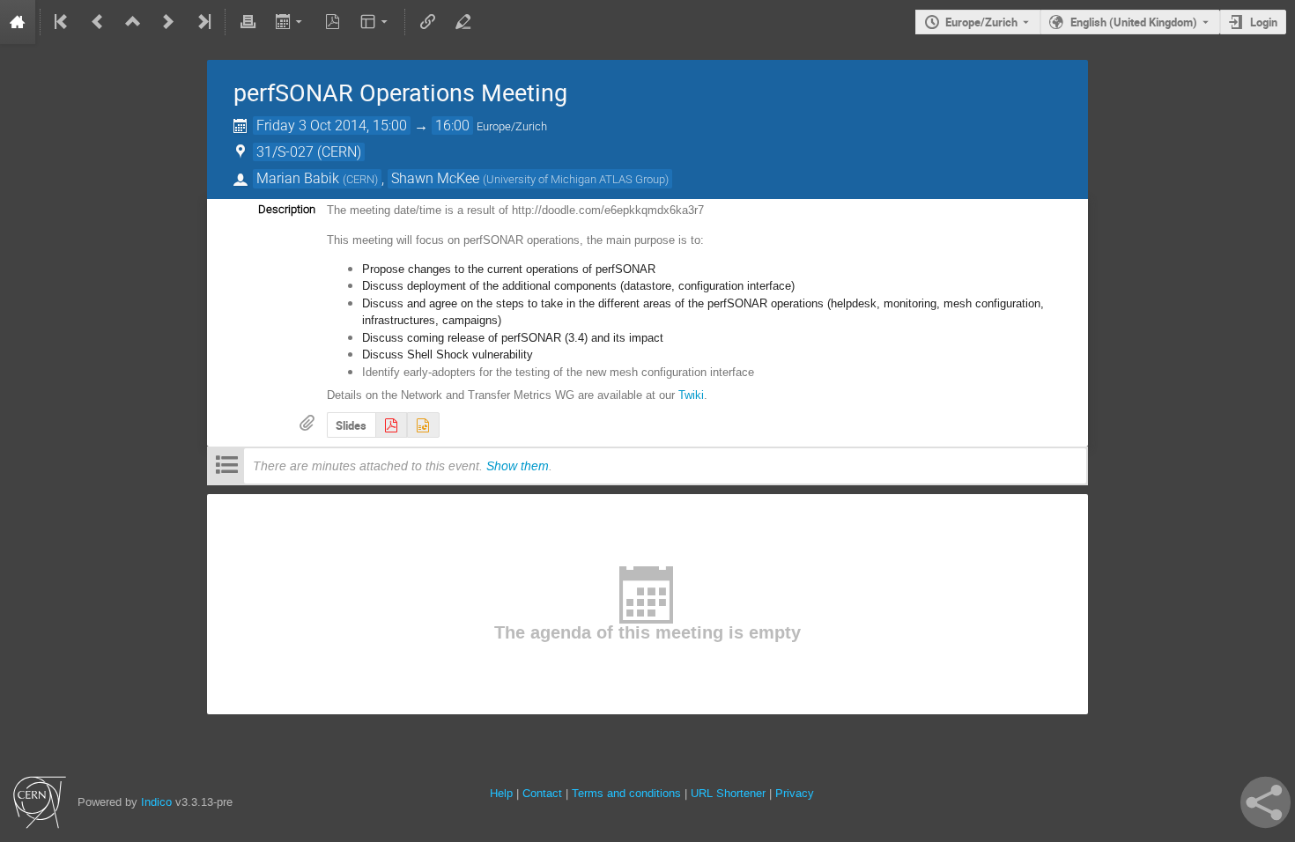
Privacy (794, 793)
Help (501, 793)
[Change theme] (376, 22)
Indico (156, 801)
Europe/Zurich (981, 22)
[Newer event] (168, 22)
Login (1263, 22)
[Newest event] (202, 22)
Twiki (691, 395)
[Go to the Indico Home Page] (17, 22)
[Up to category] (133, 22)
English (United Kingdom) (1133, 22)
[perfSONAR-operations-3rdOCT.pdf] (391, 425)
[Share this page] (1265, 802)
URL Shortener (728, 793)
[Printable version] (247, 22)
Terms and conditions (626, 793)
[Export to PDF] (333, 22)
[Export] (290, 22)
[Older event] (97, 22)
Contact (542, 793)
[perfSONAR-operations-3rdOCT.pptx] (423, 425)
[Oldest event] (62, 22)
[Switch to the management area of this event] (462, 22)
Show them (517, 466)
